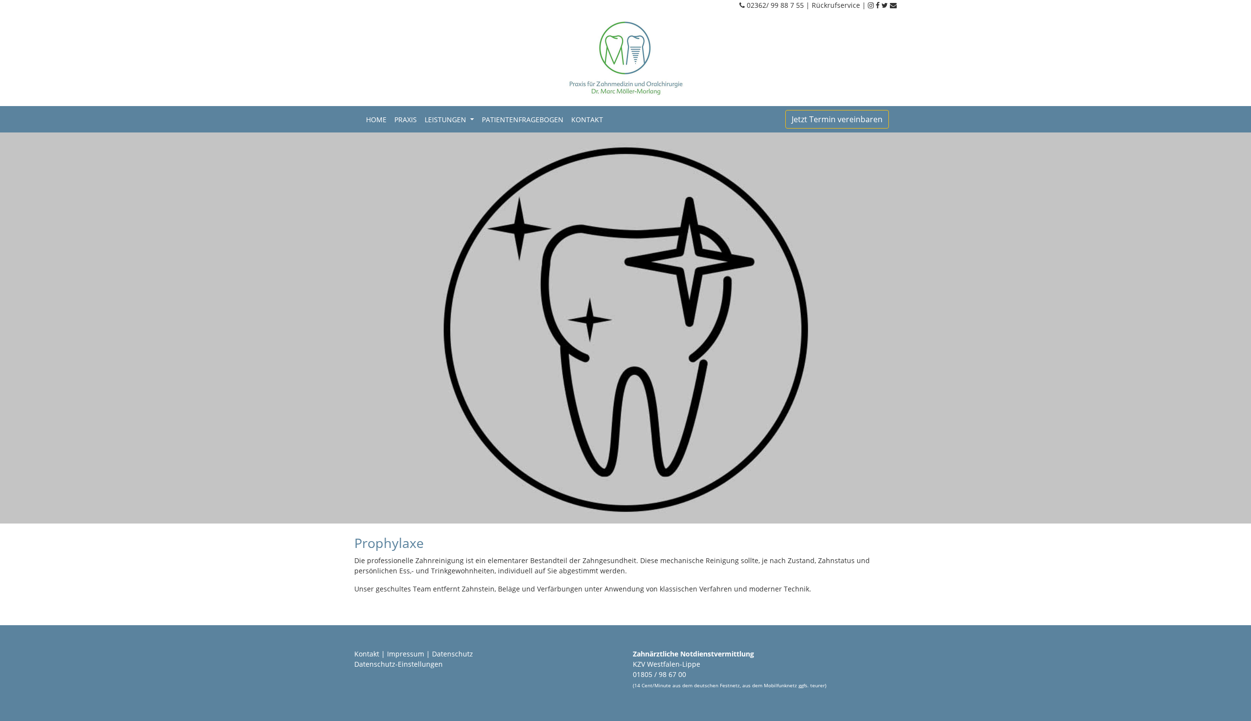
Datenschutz (452, 653)
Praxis (405, 119)
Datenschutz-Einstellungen (398, 664)
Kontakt (587, 119)
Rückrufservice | (840, 5)
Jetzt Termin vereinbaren (837, 119)
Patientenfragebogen (522, 119)
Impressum (405, 653)
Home (378, 119)
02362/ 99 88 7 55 (775, 5)
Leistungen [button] (446, 119)
